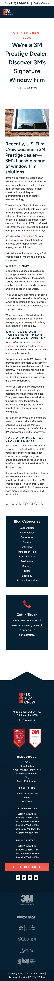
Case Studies (27, 527)
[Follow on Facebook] (18, 877)
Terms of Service (18, 977)
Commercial (27, 532)
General (27, 542)
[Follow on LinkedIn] (24, 877)
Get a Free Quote (27, 867)
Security (27, 566)
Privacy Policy (37, 977)
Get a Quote (41, 3)
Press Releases (27, 556)
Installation (27, 546)
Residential (27, 561)
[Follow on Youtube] (36, 877)
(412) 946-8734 (19, 3)
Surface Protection (27, 580)
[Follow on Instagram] (30, 877)
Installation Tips (27, 551)
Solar (27, 570)
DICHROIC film (30, 236)
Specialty (27, 575)
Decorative (27, 537)
